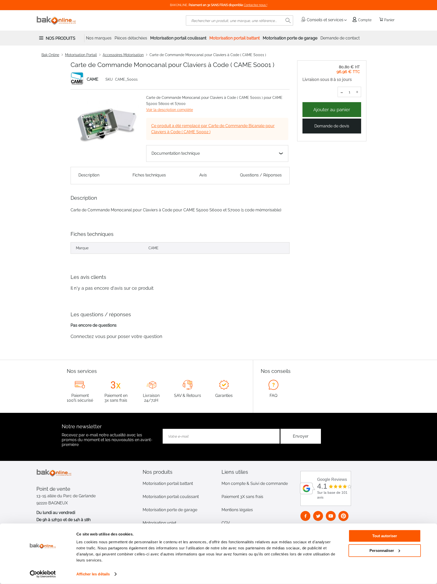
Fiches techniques (149, 175)
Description (88, 175)
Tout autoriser (384, 536)
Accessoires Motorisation (123, 55)
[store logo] (56, 20)
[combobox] (239, 20)
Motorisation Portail (81, 55)
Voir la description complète (169, 110)
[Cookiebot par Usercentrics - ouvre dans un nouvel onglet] (43, 574)
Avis (203, 175)
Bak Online (50, 55)
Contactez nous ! (255, 5)
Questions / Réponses (261, 175)
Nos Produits (60, 38)
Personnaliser (381, 550)
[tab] (179, 472)
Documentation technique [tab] (175, 153)
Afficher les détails (93, 574)
